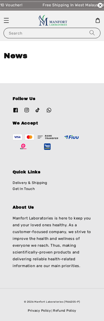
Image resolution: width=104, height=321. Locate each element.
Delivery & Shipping (30, 183)
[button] (6, 20)
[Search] (92, 33)
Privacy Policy (39, 310)
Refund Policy (64, 310)
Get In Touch (24, 189)
